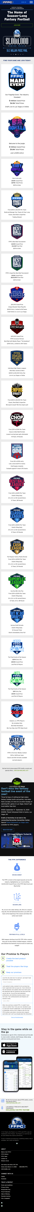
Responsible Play (5, 1189)
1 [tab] (11, 54)
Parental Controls (6, 1196)
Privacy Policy (5, 1187)
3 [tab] (16, 54)
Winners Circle (5, 1160)
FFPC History (4, 1154)
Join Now (17, 25)
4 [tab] (18, 54)
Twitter (3, 1176)
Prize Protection (5, 1191)
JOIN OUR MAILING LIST (21, 770)
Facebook (3, 1178)
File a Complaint (5, 1198)
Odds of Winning (5, 1194)
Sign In (23, 2)
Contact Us (4, 1158)
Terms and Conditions (7, 1185)
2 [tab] (13, 54)
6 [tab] (23, 54)
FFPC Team (4, 1156)
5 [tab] (20, 54)
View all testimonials (17, 1017)
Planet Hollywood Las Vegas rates (17, 822)
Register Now (7, 830)
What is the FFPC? (6, 1152)
